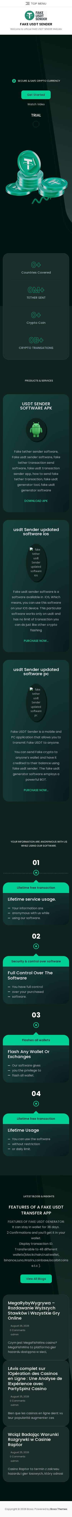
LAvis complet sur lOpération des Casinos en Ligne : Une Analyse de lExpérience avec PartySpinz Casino (35, 1379)
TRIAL (36, 115)
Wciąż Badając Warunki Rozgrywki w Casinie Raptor (33, 1439)
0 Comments (17, 1330)
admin (15, 1334)
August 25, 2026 (20, 1396)
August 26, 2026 (20, 1325)
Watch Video (36, 104)
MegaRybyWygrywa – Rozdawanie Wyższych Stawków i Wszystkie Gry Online (34, 1310)
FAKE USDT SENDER (36, 24)
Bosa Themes (58, 1509)
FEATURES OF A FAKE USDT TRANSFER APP (36, 1210)
